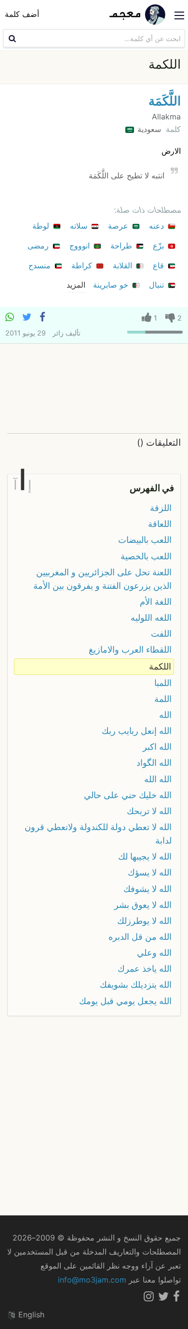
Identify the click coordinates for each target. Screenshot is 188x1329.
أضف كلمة (22, 14)
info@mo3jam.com (92, 1280)
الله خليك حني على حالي (128, 795)
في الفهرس (152, 488)
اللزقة (161, 508)
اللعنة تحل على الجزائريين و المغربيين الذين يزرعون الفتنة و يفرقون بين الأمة (102, 579)
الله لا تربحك (149, 811)
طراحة (122, 245)
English (30, 1314)
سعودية (148, 129)
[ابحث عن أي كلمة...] (11, 38)
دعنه (157, 226)
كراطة (82, 265)
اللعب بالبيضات (145, 540)
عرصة (119, 226)
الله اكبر (157, 747)
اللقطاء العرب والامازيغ (130, 649)
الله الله (158, 779)
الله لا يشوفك (147, 889)
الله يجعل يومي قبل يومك (125, 1001)
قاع (159, 265)
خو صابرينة (112, 285)
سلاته (80, 226)
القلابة (123, 265)
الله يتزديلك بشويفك (136, 984)
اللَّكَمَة (164, 100)
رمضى (39, 245)
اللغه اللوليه (151, 618)
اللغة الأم (156, 602)
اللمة (163, 699)
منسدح (40, 265)
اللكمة (160, 666)
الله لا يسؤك (150, 872)
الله (165, 715)
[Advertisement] (94, 388)
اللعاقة (160, 524)
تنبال (157, 285)
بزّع (159, 245)
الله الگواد (154, 763)
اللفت (161, 633)
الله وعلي (154, 953)
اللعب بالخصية (146, 556)
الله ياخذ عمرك (145, 969)
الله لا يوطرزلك (144, 921)
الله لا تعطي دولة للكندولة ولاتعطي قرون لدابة (98, 834)
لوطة (42, 226)
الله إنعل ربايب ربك (137, 731)
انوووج (80, 245)
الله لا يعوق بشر (143, 905)
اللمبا (163, 683)
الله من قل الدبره (140, 937)
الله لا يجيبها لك (145, 856)
